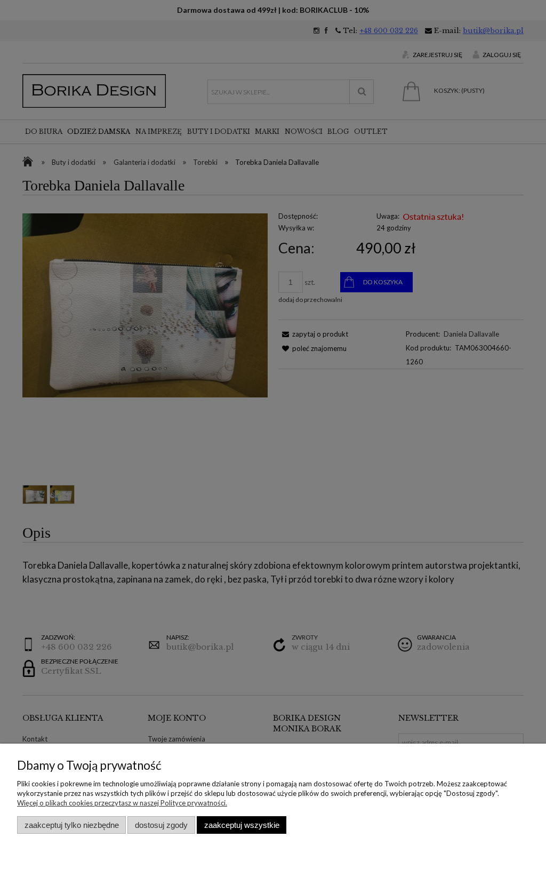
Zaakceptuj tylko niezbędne (72, 825)
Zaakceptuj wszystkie (241, 825)
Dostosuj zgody (161, 825)
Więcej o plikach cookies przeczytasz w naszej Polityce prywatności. (122, 803)
